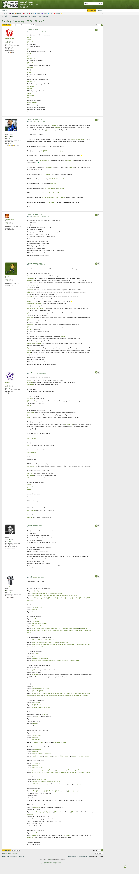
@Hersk (71, 167)
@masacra (30, 415)
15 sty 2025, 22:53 (44, 31)
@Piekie (34, 781)
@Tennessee (31, 466)
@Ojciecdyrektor (32, 102)
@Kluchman (38, 303)
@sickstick (49, 167)
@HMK (48, 130)
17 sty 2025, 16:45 (44, 216)
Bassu (7, 536)
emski (7, 276)
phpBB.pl (59, 860)
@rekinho (30, 67)
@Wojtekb (37, 630)
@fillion (60, 756)
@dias (71, 628)
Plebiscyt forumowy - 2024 (34, 29)
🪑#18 (12, 52)
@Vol (77, 139)
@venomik (30, 343)
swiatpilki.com (26, 2)
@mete (83, 139)
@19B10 (29, 53)
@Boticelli (30, 88)
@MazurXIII (53, 660)
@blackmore (31, 313)
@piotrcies (30, 301)
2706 (10, 282)
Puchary (45, 13)
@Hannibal (46, 628)
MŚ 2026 (6, 13)
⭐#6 (11, 145)
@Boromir (30, 42)
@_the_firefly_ (43, 812)
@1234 (34, 598)
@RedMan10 (31, 58)
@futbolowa (31, 95)
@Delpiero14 (70, 160)
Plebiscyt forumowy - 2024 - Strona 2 (23, 21)
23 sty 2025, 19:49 (41, 526)
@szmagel (56, 193)
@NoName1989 (43, 640)
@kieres (81, 644)
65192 (10, 138)
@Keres (41, 756)
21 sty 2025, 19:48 (41, 373)
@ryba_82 (35, 644)
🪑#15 (7, 52)
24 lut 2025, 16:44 (42, 577)
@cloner (29, 39)
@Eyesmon (30, 98)
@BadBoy (55, 197)
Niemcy (26, 13)
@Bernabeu (30, 303)
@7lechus (30, 382)
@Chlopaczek (52, 598)
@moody (29, 296)
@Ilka (29, 93)
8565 (10, 44)
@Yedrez (44, 714)
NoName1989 (9, 38)
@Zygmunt (63, 151)
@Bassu (64, 784)
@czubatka (30, 86)
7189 (10, 541)
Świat (51, 13)
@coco (50, 756)
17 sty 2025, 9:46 (41, 121)
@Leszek (29, 478)
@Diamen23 (35, 658)
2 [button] (102, 24)
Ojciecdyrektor (9, 219)
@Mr (50, 179)
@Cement (30, 49)
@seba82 (30, 317)
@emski (34, 693)
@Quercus (80, 791)
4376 (10, 388)
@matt (29, 276)
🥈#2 (18, 145)
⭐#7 (7, 145)
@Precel (39, 693)
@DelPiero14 (66, 595)
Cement (7, 382)
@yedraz (29, 112)
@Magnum (48, 188)
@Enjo (73, 139)
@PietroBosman (44, 160)
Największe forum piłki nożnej (29, 4)
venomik (7, 587)
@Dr (28, 438)
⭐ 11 (62, 13)
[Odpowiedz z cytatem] (99, 30)
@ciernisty (68, 598)
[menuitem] (100, 10)
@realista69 (57, 742)
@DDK (29, 37)
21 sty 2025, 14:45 (41, 264)
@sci (33, 642)
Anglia (12, 13)
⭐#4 (14, 145)
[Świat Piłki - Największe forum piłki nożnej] (11, 4)
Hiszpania (19, 13)
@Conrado (62, 197)
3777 (10, 225)
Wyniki (57, 13)
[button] (98, 25)
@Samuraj (76, 628)
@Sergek (63, 772)
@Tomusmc (30, 320)
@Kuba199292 (33, 285)
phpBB (50, 859)
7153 (10, 592)
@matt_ (54, 125)
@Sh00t (89, 693)
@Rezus (46, 695)
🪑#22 (12, 597)
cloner (7, 133)
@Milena (34, 609)
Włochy (38, 13)
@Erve (33, 612)
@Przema (53, 595)
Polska (32, 13)
